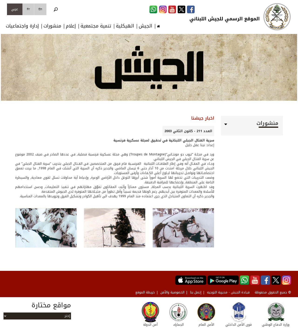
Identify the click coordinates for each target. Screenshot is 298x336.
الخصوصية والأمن (172, 292)
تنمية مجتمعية (96, 26)
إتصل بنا (195, 292)
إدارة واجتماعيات (22, 26)
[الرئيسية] (277, 17)
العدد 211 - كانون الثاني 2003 (188, 131)
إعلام (71, 26)
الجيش (145, 26)
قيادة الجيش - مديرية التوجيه (228, 292)
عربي (14, 9)
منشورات (52, 26)
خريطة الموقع (145, 292)
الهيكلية (125, 26)
